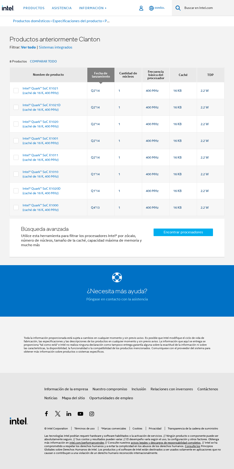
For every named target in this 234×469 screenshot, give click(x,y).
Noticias (50, 398)
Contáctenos (207, 389)
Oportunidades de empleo (111, 398)
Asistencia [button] (62, 8)
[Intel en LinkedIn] (69, 414)
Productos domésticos (31, 21)
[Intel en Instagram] (92, 414)
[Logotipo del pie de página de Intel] (19, 420)
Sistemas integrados (55, 47)
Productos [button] (34, 8)
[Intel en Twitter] (58, 414)
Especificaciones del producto (77, 21)
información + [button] (93, 8)
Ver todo (28, 47)
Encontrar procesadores (183, 232)
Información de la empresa (66, 389)
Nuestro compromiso (110, 389)
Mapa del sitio (73, 398)
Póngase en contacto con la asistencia (117, 299)
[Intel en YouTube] (80, 414)
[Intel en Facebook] (46, 414)
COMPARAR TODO (43, 61)
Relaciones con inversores (172, 389)
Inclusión (139, 389)
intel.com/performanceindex (86, 442)
